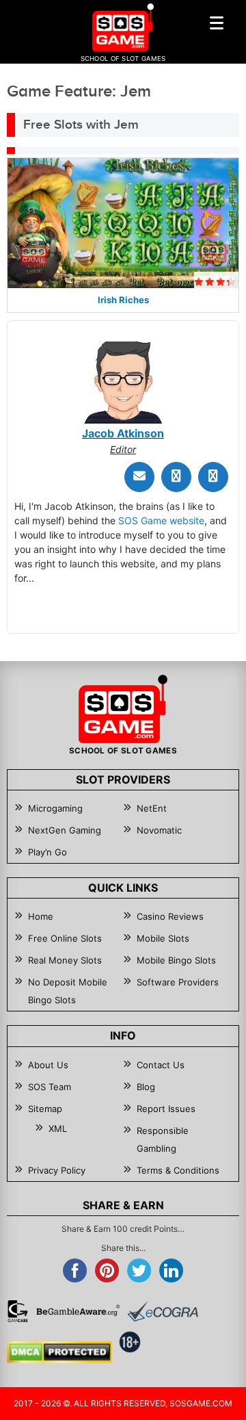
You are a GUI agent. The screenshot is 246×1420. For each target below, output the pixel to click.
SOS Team (49, 1086)
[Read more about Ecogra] (162, 1311)
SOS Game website (161, 520)
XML (58, 1128)
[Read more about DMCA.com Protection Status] (59, 1352)
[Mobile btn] (216, 22)
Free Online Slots (65, 938)
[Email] (139, 477)
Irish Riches (123, 299)
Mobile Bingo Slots (176, 960)
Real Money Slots (65, 960)
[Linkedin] (213, 477)
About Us (48, 1064)
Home (40, 916)
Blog (146, 1086)
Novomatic (159, 830)
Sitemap (45, 1108)
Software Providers (178, 982)
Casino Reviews (170, 916)
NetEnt (152, 808)
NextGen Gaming (64, 830)
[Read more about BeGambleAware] (78, 1311)
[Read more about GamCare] (18, 1311)
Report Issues (166, 1108)
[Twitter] (176, 477)
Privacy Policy (56, 1170)
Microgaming (55, 808)
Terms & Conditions (178, 1170)
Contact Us (160, 1064)
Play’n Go (47, 852)
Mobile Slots (163, 938)
